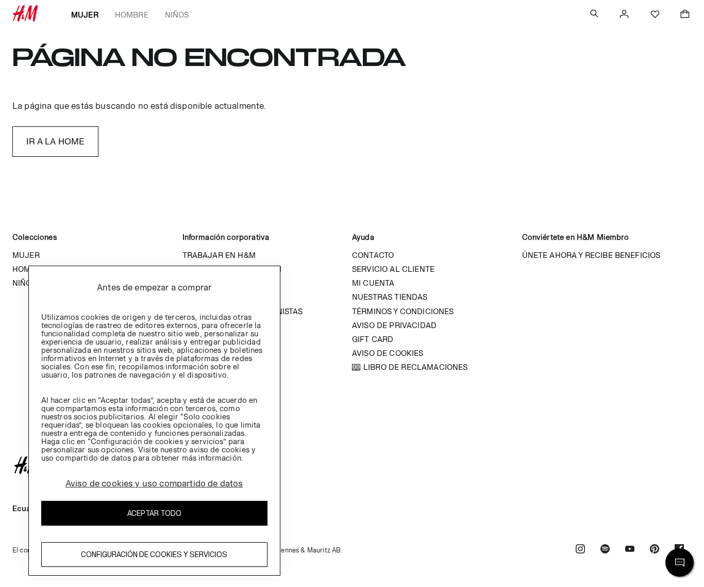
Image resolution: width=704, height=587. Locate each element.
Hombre (131, 14)
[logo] (352, 465)
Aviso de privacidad (394, 325)
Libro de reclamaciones (415, 367)
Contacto (373, 255)
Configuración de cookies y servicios (154, 554)
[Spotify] (605, 550)
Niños (177, 14)
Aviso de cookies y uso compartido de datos (154, 483)
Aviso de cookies (388, 353)
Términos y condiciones (403, 311)
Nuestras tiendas (390, 296)
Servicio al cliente (393, 269)
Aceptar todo (154, 513)
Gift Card (372, 339)
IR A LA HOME (55, 141)
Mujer (84, 14)
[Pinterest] (654, 550)
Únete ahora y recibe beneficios (591, 255)
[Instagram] (580, 550)
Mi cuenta (373, 283)
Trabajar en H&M (219, 255)
